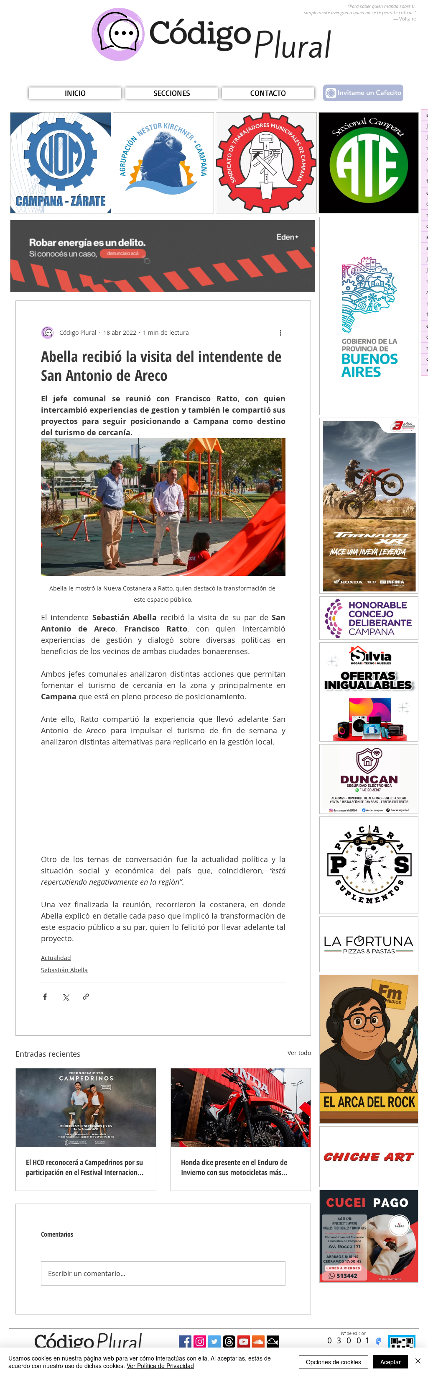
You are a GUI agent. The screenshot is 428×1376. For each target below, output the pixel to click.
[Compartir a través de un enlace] (86, 997)
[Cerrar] (418, 1361)
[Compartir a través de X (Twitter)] (65, 997)
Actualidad (56, 958)
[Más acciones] (280, 333)
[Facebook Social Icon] (185, 1341)
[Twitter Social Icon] (214, 1341)
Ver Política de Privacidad (160, 1365)
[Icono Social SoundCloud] (258, 1341)
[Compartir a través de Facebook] (45, 997)
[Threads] (229, 1341)
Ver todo (299, 1053)
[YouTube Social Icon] (243, 1341)
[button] (171, 93)
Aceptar (390, 1362)
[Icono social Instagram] (200, 1341)
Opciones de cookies (333, 1362)
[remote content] (163, 800)
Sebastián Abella (64, 970)
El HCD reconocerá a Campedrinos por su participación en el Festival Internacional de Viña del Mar (84, 1167)
